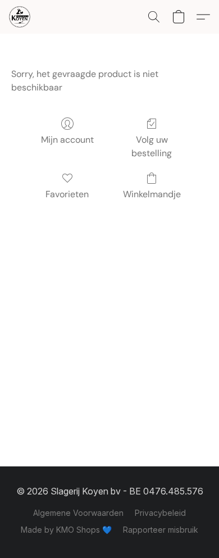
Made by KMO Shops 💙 (66, 529)
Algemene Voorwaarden (78, 513)
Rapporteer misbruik (160, 529)
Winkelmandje (152, 194)
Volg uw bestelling (151, 146)
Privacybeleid (160, 513)
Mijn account (67, 140)
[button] (20, 17)
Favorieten (67, 194)
